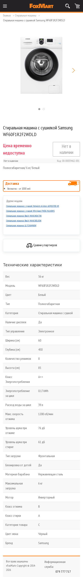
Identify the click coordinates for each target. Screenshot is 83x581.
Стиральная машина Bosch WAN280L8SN (23, 220)
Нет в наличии (66, 149)
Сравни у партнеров (45, 245)
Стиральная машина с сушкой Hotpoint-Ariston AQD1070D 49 (32, 205)
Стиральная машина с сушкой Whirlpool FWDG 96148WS (30, 210)
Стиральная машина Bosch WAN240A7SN (24, 215)
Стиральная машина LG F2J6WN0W (21, 225)
